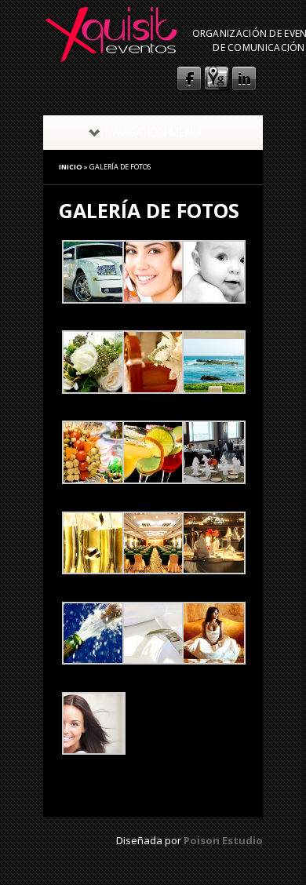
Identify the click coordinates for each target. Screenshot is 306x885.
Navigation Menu (153, 132)
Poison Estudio (223, 840)
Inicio (70, 167)
